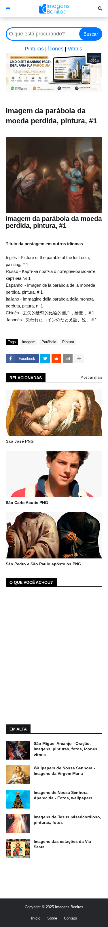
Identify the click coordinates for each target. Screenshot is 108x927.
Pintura (68, 342)
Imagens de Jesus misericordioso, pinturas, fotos (67, 820)
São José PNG (20, 441)
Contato (70, 918)
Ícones (55, 49)
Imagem (28, 342)
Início (35, 918)
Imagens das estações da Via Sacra (62, 844)
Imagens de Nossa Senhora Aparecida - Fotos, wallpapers (63, 795)
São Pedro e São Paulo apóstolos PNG (43, 564)
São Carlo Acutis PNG (27, 502)
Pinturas (34, 49)
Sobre (52, 918)
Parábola (48, 342)
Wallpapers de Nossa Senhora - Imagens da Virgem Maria (64, 771)
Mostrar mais (91, 377)
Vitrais (75, 49)
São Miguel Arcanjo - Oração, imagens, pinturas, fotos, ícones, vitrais (66, 749)
